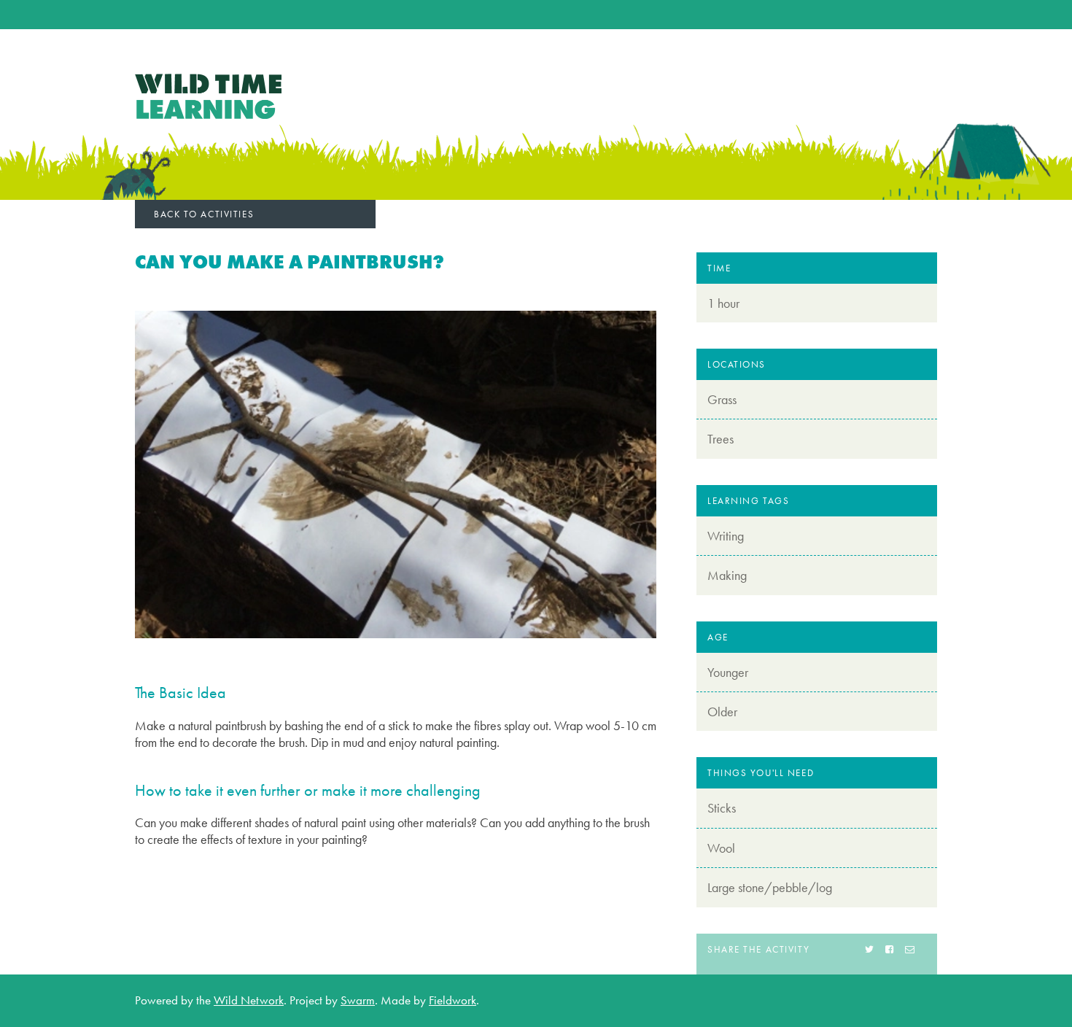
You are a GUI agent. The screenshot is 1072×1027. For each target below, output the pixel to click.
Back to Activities (204, 214)
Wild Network (249, 1000)
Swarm (358, 1000)
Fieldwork (452, 1000)
